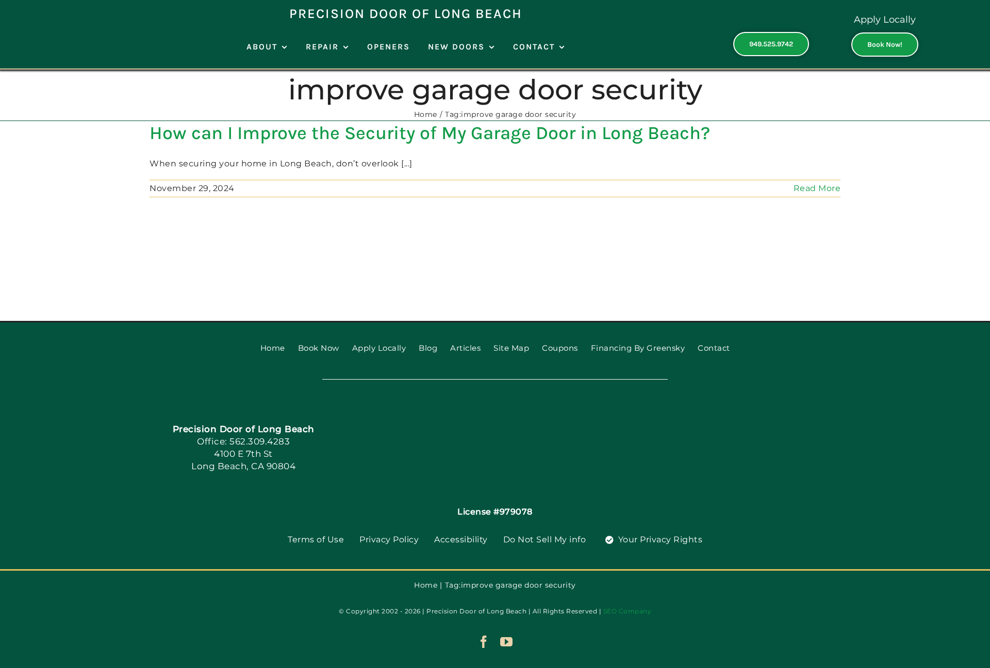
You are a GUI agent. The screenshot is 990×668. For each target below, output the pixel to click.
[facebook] (483, 642)
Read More (817, 188)
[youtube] (506, 642)
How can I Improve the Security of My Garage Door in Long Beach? (430, 133)
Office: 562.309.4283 (243, 441)
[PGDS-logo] (495, 415)
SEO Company (627, 611)
